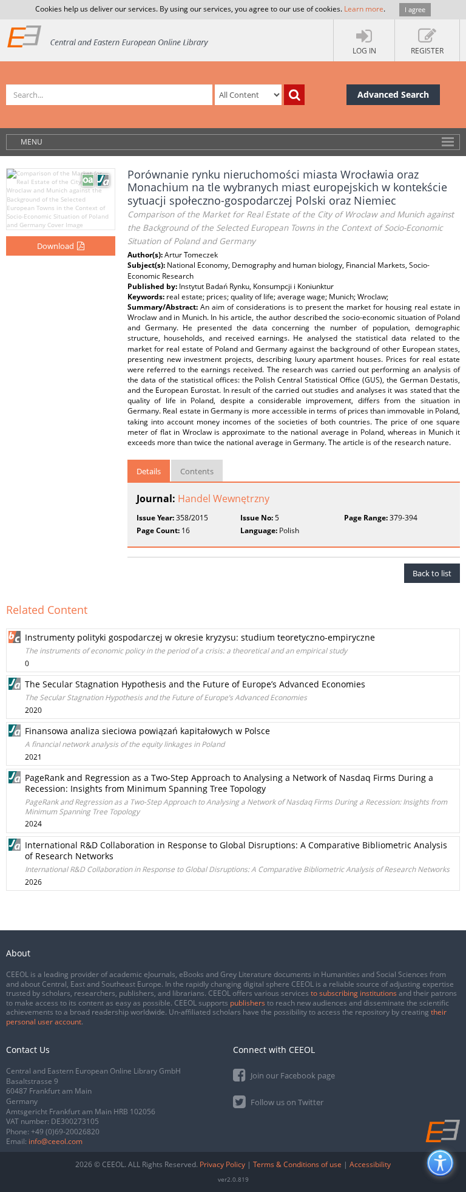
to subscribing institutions (354, 993)
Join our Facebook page (292, 1075)
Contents (197, 471)
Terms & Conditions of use (297, 1164)
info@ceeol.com (56, 1141)
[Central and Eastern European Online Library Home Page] (108, 36)
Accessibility (370, 1164)
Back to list (432, 573)
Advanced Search (393, 94)
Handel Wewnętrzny (223, 498)
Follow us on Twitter (286, 1102)
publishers (247, 1003)
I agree (415, 9)
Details (149, 471)
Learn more (363, 9)
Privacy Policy (222, 1164)
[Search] (294, 94)
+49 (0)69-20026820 (65, 1131)
